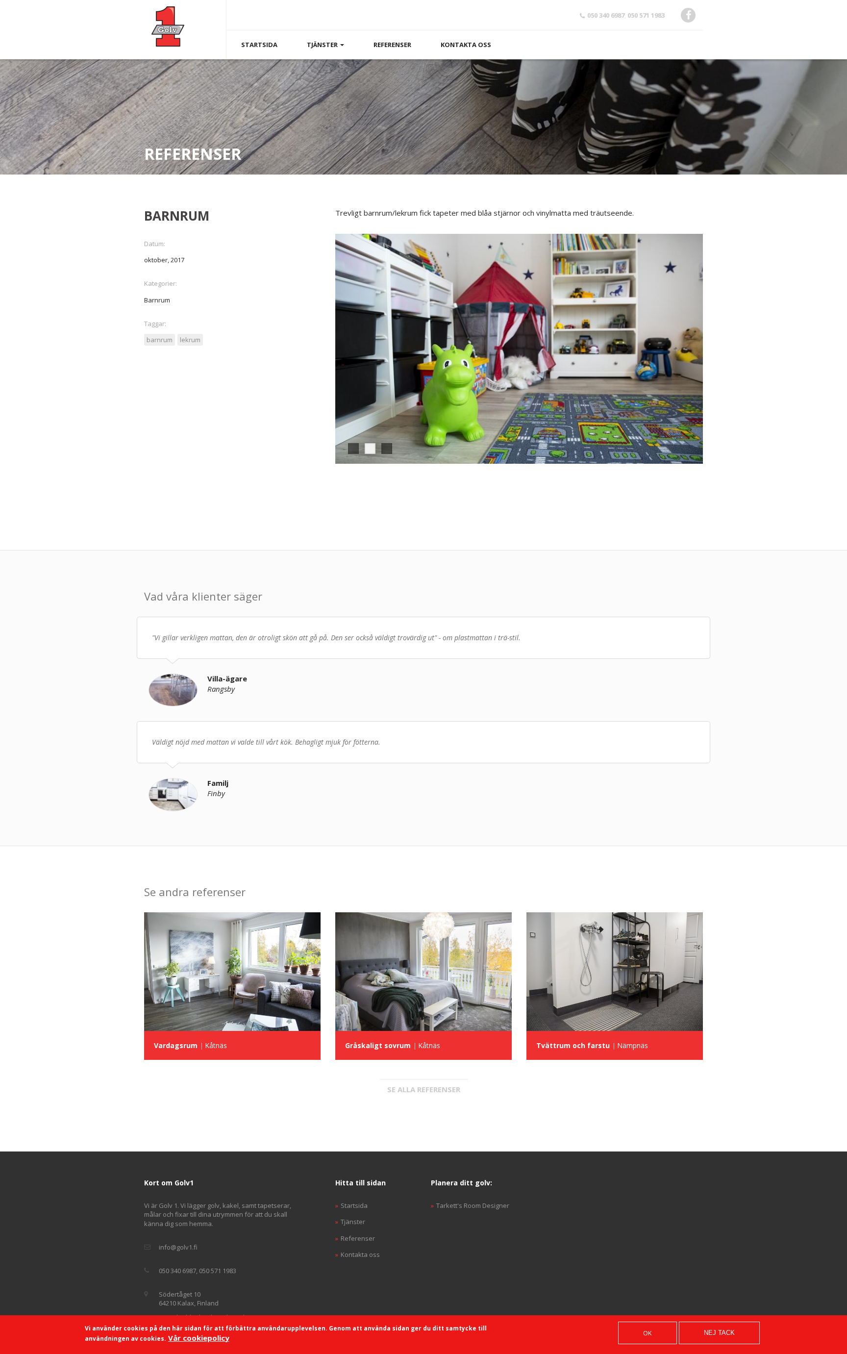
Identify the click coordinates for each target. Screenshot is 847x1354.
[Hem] (168, 26)
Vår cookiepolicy (198, 1338)
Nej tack (719, 1332)
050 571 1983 (646, 15)
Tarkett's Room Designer (472, 1205)
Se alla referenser (423, 1089)
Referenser (392, 44)
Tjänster (323, 44)
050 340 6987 (605, 15)
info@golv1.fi (178, 1247)
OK (647, 1333)
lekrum (190, 339)
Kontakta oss (466, 44)
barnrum (160, 339)
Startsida (259, 44)
